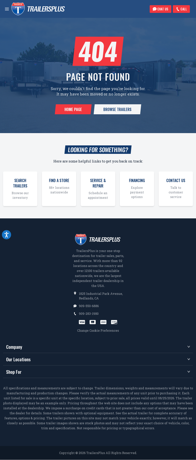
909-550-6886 (89, 306)
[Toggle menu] (7, 9)
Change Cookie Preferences (98, 330)
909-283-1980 (89, 314)
